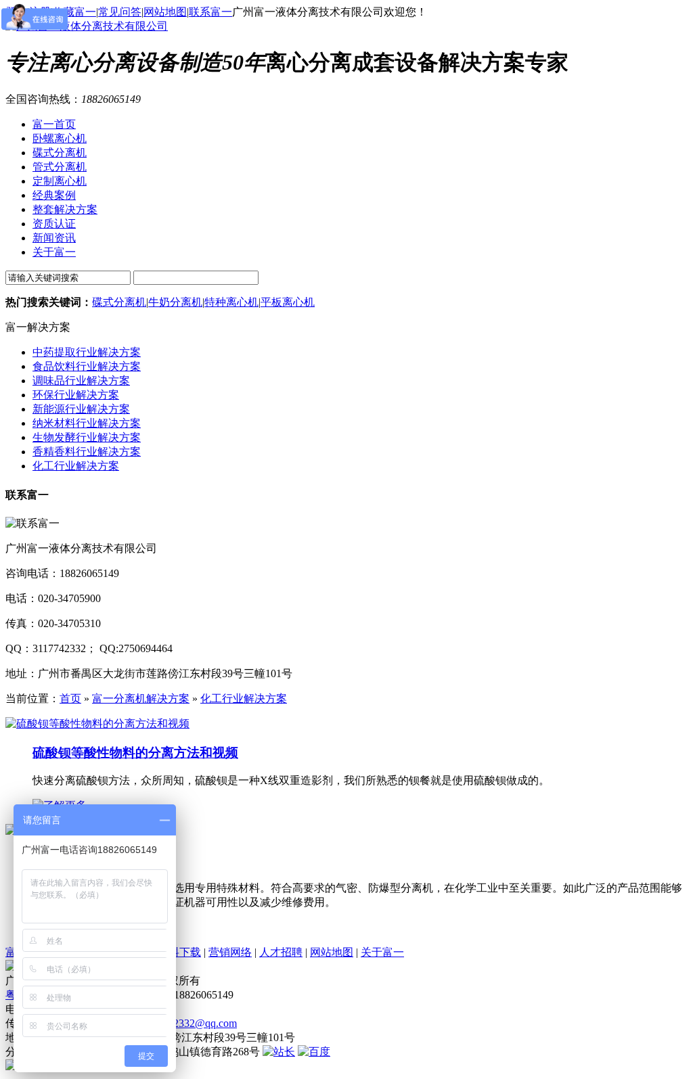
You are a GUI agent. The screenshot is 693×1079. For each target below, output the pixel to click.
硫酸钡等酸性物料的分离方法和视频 (135, 752)
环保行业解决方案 (75, 394)
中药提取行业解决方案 (86, 352)
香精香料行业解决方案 (86, 451)
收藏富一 (74, 12)
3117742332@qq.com (189, 1023)
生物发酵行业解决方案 (86, 437)
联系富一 (210, 12)
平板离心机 (288, 302)
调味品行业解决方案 (81, 380)
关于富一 (382, 952)
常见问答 (119, 12)
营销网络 (230, 952)
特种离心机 (231, 302)
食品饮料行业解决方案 (86, 366)
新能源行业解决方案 (81, 409)
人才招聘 (281, 952)
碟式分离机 (119, 302)
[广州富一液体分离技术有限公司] (86, 26)
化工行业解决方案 (75, 466)
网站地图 (165, 12)
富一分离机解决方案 (140, 698)
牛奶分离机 (175, 302)
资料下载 (179, 952)
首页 (70, 698)
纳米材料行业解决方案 (86, 423)
